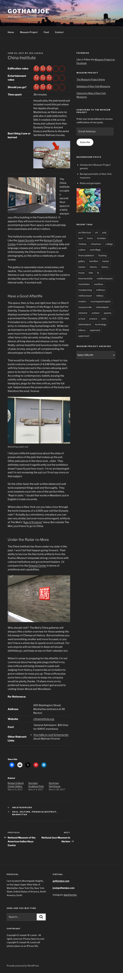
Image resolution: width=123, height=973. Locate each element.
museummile (85, 307)
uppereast (95, 330)
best (80, 238)
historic (93, 267)
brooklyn (101, 238)
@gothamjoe (70, 894)
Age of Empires (32, 522)
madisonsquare (105, 278)
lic (98, 272)
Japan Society (26, 240)
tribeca (82, 330)
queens (107, 313)
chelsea (82, 244)
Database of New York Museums (93, 86)
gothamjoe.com (61, 880)
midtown (100, 290)
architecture (84, 232)
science (93, 318)
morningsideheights (100, 301)
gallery (81, 261)
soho (103, 318)
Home (11, 32)
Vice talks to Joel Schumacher (51, 734)
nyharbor (82, 313)
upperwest (83, 335)
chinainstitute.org (43, 719)
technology (100, 324)
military (99, 295)
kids (91, 272)
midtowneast (85, 295)
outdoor (96, 313)
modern (82, 301)
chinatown (95, 244)
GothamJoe (29, 11)
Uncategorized (22, 807)
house (81, 272)
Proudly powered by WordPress (23, 965)
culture (25, 812)
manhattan (19, 814)
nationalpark (102, 307)
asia (15, 812)
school (81, 318)
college (109, 244)
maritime (98, 284)
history (104, 267)
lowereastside (85, 278)
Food (46, 32)
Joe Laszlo (36, 53)
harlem (82, 267)
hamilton (93, 261)
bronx (90, 238)
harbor (105, 261)
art (96, 232)
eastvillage (95, 249)
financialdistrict (44, 812)
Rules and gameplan (90, 183)
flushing (102, 255)
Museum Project (29, 32)
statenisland (84, 324)
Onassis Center (37, 565)
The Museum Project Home (91, 79)
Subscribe (85, 142)
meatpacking (85, 290)
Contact (59, 32)
